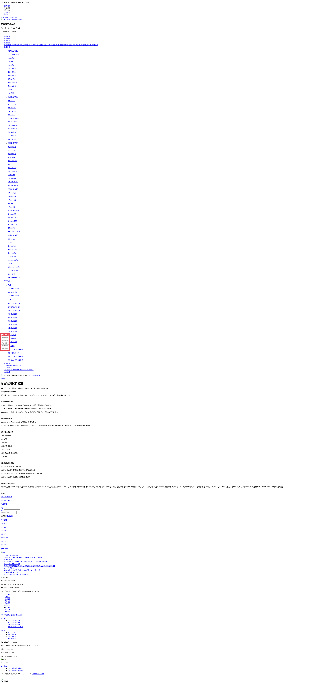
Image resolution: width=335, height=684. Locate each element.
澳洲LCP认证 (12, 86)
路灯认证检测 (12, 338)
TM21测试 (11, 93)
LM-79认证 (11, 58)
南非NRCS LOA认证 (14, 267)
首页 (30, 375)
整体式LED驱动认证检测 (15, 360)
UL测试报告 (11, 157)
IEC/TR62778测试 (13, 260)
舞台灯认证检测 (12, 324)
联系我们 (7, 12)
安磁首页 (7, 36)
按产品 (3, 618)
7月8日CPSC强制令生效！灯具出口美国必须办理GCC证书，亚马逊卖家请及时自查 (29, 566)
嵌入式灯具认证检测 (14, 307)
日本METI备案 (12, 221)
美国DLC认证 (12, 68)
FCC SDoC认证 (12, 171)
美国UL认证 (11, 150)
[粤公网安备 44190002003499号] (11, 677)
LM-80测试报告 (9, 568)
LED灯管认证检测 (13, 289)
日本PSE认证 (12, 214)
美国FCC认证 (12, 147)
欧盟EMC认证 (12, 108)
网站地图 (7, 6)
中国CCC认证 (12, 193)
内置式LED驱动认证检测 (15, 356)
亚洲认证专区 (13, 189)
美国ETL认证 (12, 154)
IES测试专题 (8, 559)
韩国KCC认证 (12, 200)
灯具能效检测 (17, 45)
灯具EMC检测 (25, 45)
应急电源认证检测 (13, 353)
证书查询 (14, 17)
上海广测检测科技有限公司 (16, 668)
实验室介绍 (18, 370)
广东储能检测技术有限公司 (16, 670)
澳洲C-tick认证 (12, 249)
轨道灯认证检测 (12, 321)
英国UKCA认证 (12, 104)
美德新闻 (7, 365)
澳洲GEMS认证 (12, 82)
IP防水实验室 (67, 45)
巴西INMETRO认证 (14, 178)
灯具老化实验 (59, 45)
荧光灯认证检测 (12, 292)
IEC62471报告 (12, 256)
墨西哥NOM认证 (13, 185)
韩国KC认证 (11, 207)
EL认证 (10, 263)
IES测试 (10, 89)
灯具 (9, 300)
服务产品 (7, 281)
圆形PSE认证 (12, 217)
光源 (9, 285)
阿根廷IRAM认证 (13, 182)
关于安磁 (7, 367)
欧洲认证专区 (13, 97)
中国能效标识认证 (13, 54)
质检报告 (10, 203)
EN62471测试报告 (13, 118)
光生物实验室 (42, 45)
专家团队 (25, 370)
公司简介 (3, 524)
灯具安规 (7, 40)
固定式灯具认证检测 (14, 303)
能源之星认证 (12, 72)
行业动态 (12, 365)
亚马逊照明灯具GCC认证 (12, 572)
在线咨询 (10, 516)
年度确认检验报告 (13, 210)
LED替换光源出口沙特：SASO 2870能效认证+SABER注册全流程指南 (25, 562)
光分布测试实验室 (6, 497)
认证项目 (7, 47)
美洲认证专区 (13, 143)
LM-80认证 (11, 61)
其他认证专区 (13, 235)
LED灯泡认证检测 (13, 295)
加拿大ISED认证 (13, 164)
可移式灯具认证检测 (14, 310)
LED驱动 (11, 346)
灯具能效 (7, 38)
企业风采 (31, 370)
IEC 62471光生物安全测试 (12, 564)
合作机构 (3, 531)
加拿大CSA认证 (12, 161)
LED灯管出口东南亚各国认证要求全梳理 (16, 574)
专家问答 (18, 365)
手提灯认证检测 (12, 314)
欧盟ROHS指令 (12, 122)
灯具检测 (7, 43)
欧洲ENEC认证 (12, 129)
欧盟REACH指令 (13, 125)
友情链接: (4, 666)
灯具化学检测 (75, 45)
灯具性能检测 (84, 45)
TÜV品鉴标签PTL (13, 270)
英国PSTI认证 (12, 139)
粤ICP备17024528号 (38, 674)
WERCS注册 (11, 175)
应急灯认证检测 (12, 342)
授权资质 (3, 534)
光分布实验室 (50, 45)
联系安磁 (7, 372)
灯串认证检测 (12, 335)
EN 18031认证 (12, 136)
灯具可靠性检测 (93, 45)
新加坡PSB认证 (12, 224)
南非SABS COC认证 (14, 277)
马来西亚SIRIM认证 (14, 231)
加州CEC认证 (12, 75)
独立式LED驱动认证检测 (15, 349)
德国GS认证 (11, 115)
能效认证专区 (13, 51)
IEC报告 (10, 242)
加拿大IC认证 (12, 168)
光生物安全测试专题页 (11, 555)
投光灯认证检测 (12, 317)
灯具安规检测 (8, 45)
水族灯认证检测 (12, 328)
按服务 (3, 630)
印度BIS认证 (11, 228)
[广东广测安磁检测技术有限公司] (11, 615)
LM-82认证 (11, 65)
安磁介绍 (7, 370)
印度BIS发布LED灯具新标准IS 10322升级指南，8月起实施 (22, 570)
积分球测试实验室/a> (7, 500)
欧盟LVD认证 (12, 111)
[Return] (3, 378)
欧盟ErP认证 (11, 79)
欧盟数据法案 (12, 132)
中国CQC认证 (12, 196)
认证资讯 (7, 363)
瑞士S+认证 (11, 274)
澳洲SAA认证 (12, 246)
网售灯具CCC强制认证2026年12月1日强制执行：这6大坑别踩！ (23, 557)
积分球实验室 (34, 45)
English (6, 14)
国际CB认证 (11, 239)
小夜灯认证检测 (12, 331)
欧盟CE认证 (11, 101)
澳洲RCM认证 (12, 253)
